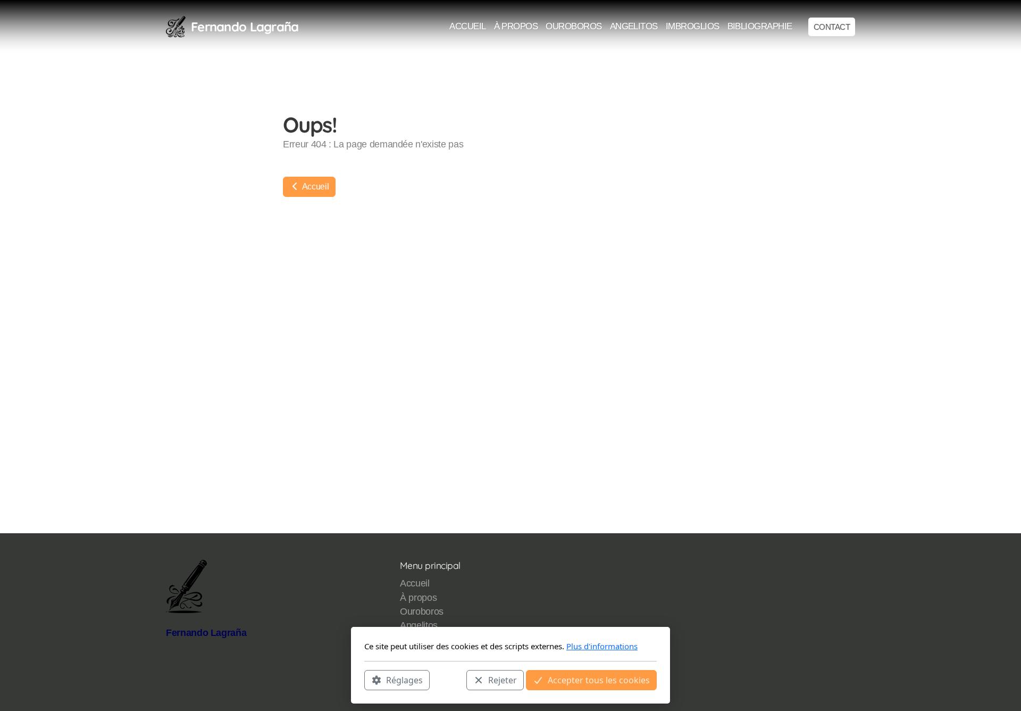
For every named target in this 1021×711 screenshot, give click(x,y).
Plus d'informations (602, 646)
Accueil (314, 186)
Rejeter (502, 679)
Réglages (404, 679)
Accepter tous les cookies (599, 679)
